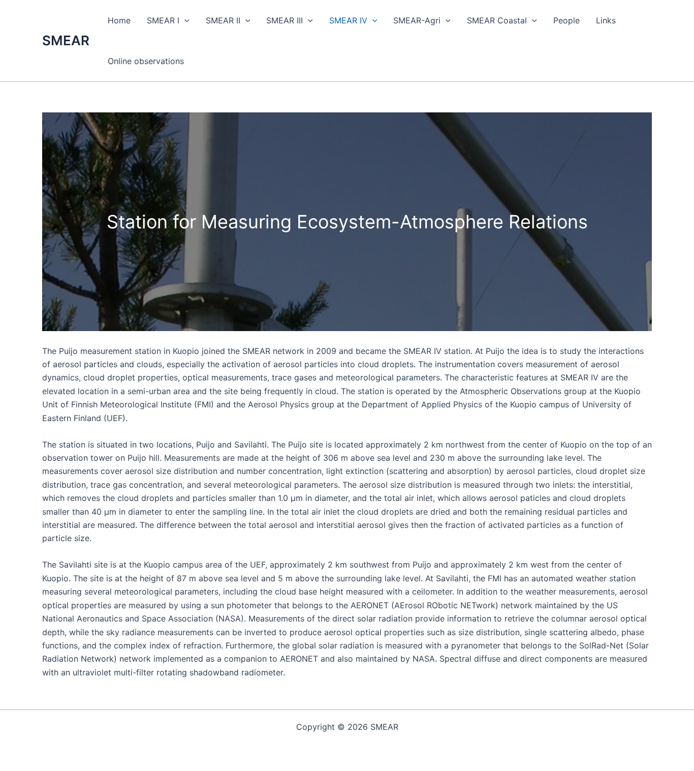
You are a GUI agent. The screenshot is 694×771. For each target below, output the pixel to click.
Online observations (146, 61)
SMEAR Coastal (497, 20)
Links (606, 20)
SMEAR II (223, 20)
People (566, 20)
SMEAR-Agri (416, 20)
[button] (184, 20)
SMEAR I (163, 20)
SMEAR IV (348, 20)
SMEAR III (284, 20)
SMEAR (65, 40)
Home (119, 20)
